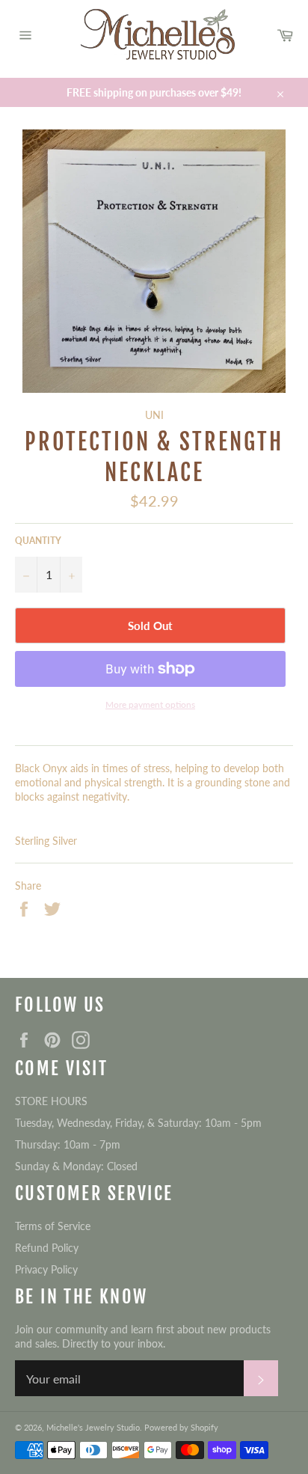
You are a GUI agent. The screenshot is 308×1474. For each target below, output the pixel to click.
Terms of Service (52, 1226)
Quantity (38, 540)
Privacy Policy (46, 1269)
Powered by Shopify (181, 1427)
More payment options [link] (150, 704)
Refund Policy (46, 1247)
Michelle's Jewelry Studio (93, 1427)
